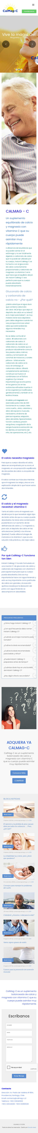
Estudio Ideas (32, 1127)
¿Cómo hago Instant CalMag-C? (17, 623)
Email (8, 1032)
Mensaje (9, 1047)
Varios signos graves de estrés (14, 942)
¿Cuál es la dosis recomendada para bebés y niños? (17, 652)
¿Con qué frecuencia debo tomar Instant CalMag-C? (18, 630)
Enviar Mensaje (19, 1076)
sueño (13, 408)
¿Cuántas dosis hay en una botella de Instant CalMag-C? (18, 669)
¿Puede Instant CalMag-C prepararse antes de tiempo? (16, 660)
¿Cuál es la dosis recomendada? (17, 645)
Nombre (9, 1025)
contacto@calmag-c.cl (16, 1098)
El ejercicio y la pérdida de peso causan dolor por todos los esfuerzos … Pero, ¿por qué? (18, 826)
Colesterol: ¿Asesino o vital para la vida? (18, 915)
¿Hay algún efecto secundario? (17, 676)
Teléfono (10, 1040)
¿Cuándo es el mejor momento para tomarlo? (19, 638)
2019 (30, 820)
